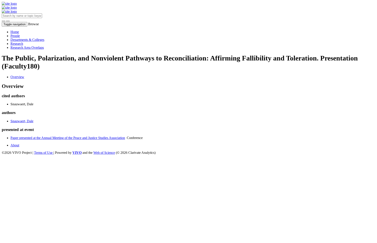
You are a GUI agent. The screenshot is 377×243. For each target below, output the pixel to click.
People (15, 36)
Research (16, 43)
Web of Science (104, 152)
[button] (3, 21)
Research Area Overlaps (27, 47)
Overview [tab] (17, 77)
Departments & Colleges (27, 40)
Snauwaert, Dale (21, 121)
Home (14, 32)
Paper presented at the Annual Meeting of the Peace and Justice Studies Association (67, 138)
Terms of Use (43, 152)
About (14, 145)
